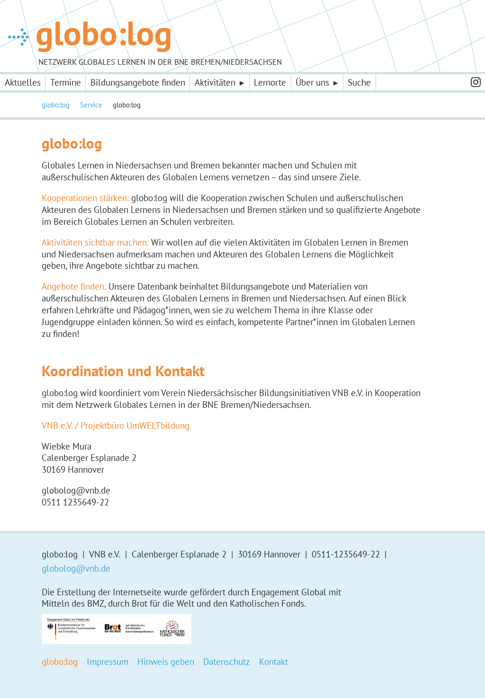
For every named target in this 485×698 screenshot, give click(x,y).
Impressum (107, 661)
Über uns (312, 82)
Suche (359, 82)
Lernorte (270, 82)
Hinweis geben (165, 661)
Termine (65, 82)
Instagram (475, 82)
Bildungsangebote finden (137, 82)
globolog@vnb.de (76, 568)
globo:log (56, 104)
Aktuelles (23, 82)
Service (91, 104)
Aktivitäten (215, 82)
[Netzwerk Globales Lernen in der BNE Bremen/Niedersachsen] (89, 37)
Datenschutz (226, 661)
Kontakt (273, 661)
